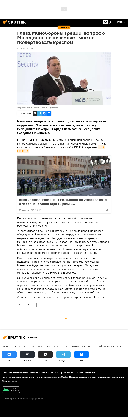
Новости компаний (85, 372)
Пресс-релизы (67, 372)
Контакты (44, 372)
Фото (91, 346)
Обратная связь (9, 381)
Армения (20, 346)
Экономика (36, 346)
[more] (107, 210)
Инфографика (106, 346)
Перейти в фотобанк (49, 108)
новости (7, 346)
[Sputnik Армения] (15, 24)
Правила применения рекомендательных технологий (96, 377)
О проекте (7, 372)
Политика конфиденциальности (18, 377)
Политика (52, 346)
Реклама (54, 372)
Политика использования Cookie (51, 377)
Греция (31, 305)
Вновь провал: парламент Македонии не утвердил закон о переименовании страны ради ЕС (63, 202)
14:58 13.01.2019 (25, 48)
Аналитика (78, 346)
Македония (42, 305)
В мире (22, 305)
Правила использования (25, 372)
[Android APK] (11, 389)
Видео (121, 346)
